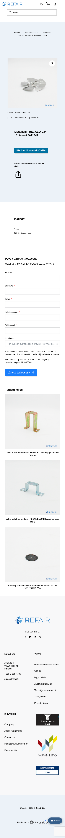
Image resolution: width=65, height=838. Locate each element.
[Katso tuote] (56, 402)
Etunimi (8, 273)
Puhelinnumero (11, 312)
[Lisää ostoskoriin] (56, 397)
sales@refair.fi (11, 679)
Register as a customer (16, 743)
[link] (47, 719)
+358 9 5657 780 (12, 673)
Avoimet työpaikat (43, 683)
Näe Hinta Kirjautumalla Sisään (31, 150)
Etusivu (17, 33)
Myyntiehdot (40, 677)
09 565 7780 (26, 362)
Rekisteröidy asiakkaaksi (46, 664)
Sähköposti (10, 325)
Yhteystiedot (40, 696)
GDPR (37, 671)
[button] (52, 63)
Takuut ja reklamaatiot (45, 690)
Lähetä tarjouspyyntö (21, 372)
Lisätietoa (9, 338)
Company (9, 724)
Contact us (9, 737)
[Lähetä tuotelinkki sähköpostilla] (18, 178)
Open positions (11, 750)
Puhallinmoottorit (32, 33)
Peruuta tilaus (41, 703)
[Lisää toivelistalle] (56, 406)
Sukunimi (9, 286)
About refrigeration (13, 731)
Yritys (7, 299)
